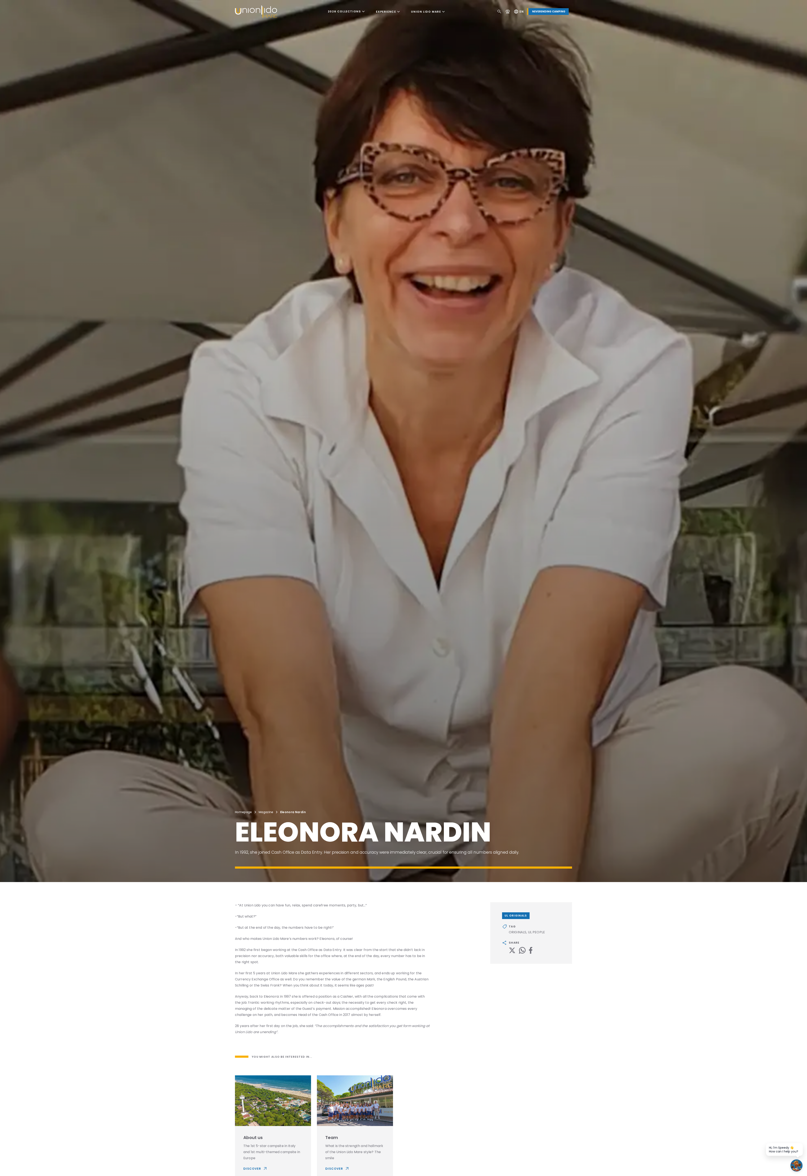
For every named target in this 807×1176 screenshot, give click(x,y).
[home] (256, 11)
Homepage (243, 812)
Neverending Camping (548, 11)
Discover (255, 1168)
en (519, 11)
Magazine (266, 812)
